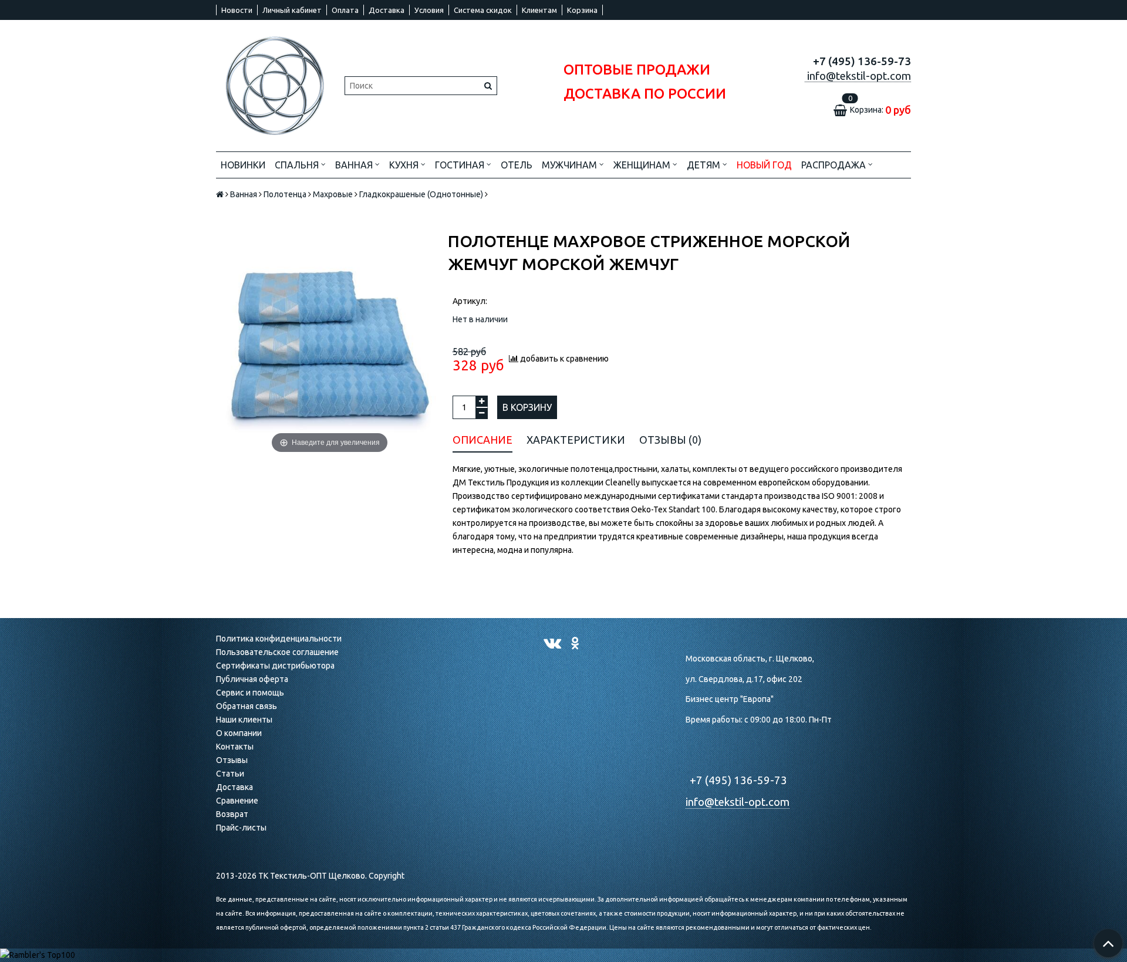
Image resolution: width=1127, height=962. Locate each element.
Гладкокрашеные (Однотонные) (421, 194)
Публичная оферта (252, 679)
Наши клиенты (244, 719)
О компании (239, 733)
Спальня (298, 165)
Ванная (355, 165)
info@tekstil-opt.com (737, 802)
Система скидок (483, 10)
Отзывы (232, 760)
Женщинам (643, 165)
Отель (516, 165)
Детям (705, 165)
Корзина (582, 10)
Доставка (386, 10)
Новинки (243, 165)
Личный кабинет (292, 10)
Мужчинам (570, 165)
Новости (236, 10)
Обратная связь (246, 706)
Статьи (230, 773)
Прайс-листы (241, 827)
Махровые (333, 194)
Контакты (235, 746)
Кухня (405, 165)
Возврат (232, 814)
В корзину (527, 407)
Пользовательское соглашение (277, 652)
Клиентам (539, 10)
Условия (429, 10)
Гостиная (461, 165)
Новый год (764, 165)
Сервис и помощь (250, 692)
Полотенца (285, 194)
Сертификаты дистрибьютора (275, 665)
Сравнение (237, 800)
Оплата (345, 10)
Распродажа (834, 165)
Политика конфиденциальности (279, 638)
